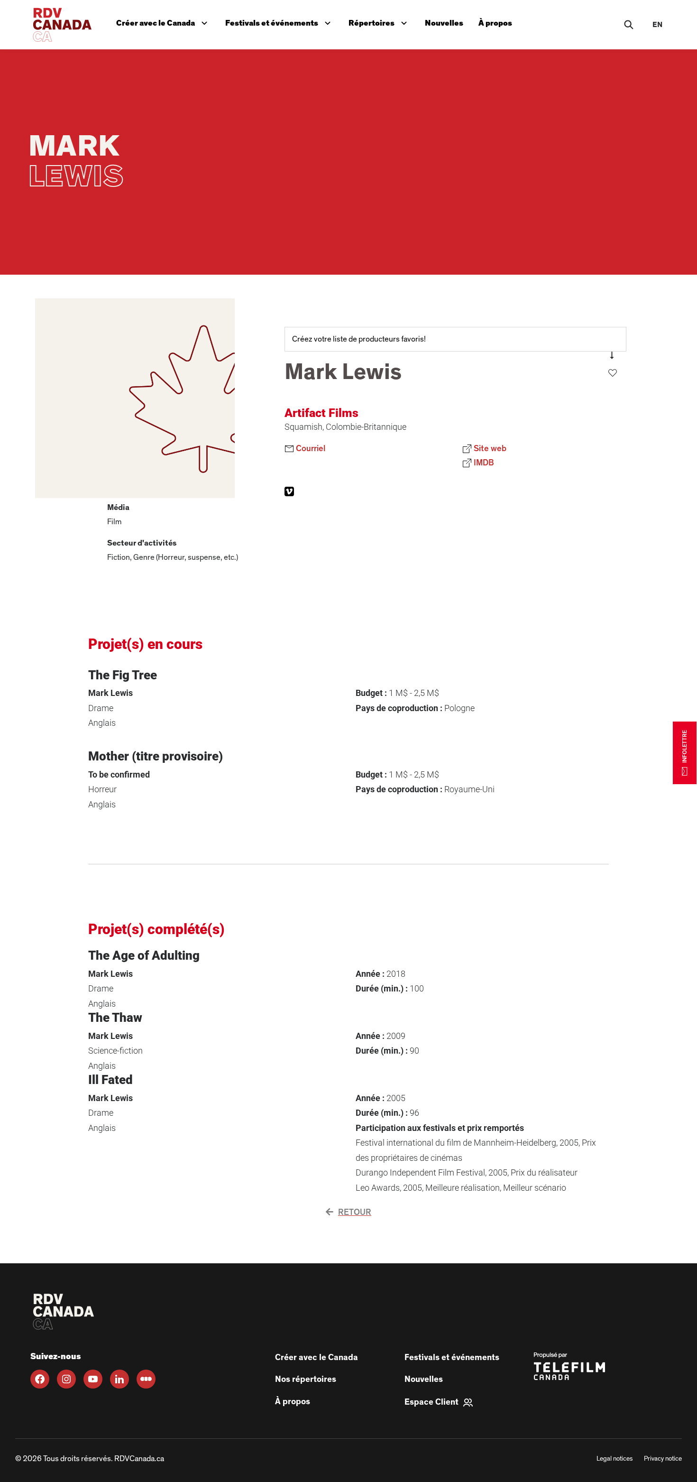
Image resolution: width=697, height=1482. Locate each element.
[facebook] (39, 1379)
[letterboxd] (146, 1379)
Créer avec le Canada (164, 21)
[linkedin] (119, 1379)
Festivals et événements (279, 21)
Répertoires (380, 21)
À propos (495, 23)
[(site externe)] (289, 491)
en (657, 24)
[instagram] (66, 1379)
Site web (514, 447)
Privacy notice (663, 1458)
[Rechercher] (628, 24)
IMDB (508, 461)
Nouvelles (444, 23)
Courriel (309, 449)
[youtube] (92, 1379)
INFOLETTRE (685, 746)
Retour (354, 1212)
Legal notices (614, 1458)
